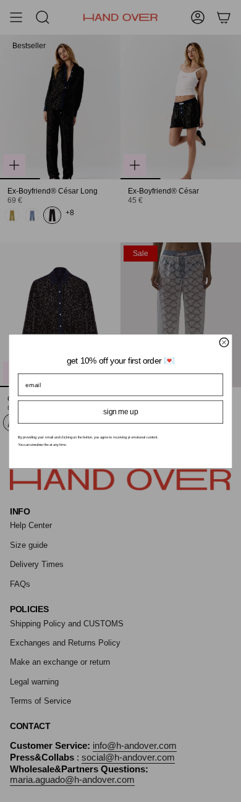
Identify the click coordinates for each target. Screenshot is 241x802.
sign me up (120, 411)
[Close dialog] (223, 342)
